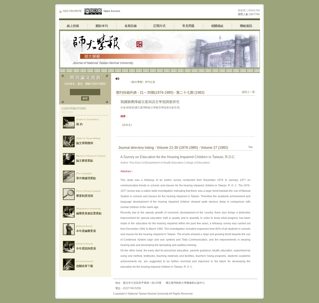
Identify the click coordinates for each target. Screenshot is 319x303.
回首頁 (242, 10)
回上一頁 (249, 91)
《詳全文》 (126, 124)
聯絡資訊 (246, 26)
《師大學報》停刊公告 (136, 82)
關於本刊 (102, 26)
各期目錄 (131, 26)
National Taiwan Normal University (148, 293)
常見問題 (188, 26)
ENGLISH (254, 10)
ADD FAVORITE (72, 11)
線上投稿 (73, 26)
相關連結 (217, 26)
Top (250, 147)
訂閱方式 (159, 26)
